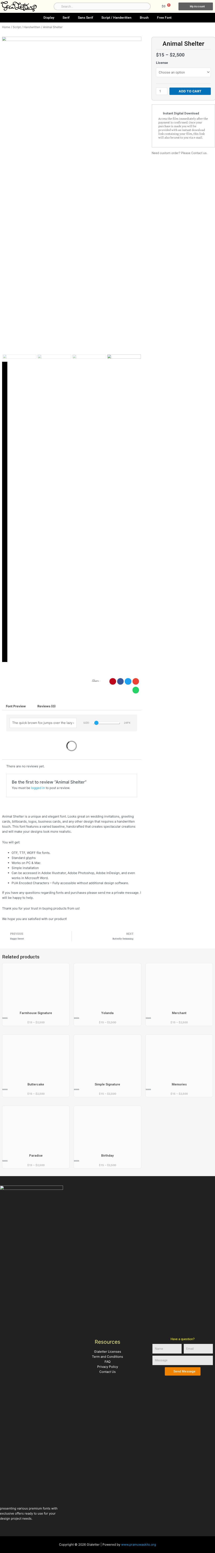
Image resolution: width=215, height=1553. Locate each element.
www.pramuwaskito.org (138, 1544)
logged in (38, 788)
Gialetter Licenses (107, 1352)
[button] (112, 681)
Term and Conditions (107, 1357)
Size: (86, 723)
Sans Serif (85, 18)
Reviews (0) (46, 706)
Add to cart (190, 91)
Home (6, 27)
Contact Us (107, 1372)
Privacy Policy (107, 1367)
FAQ (107, 1362)
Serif (66, 18)
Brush (144, 18)
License (162, 63)
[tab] (16, 706)
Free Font (164, 18)
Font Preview (16, 706)
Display (48, 18)
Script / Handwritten (116, 18)
